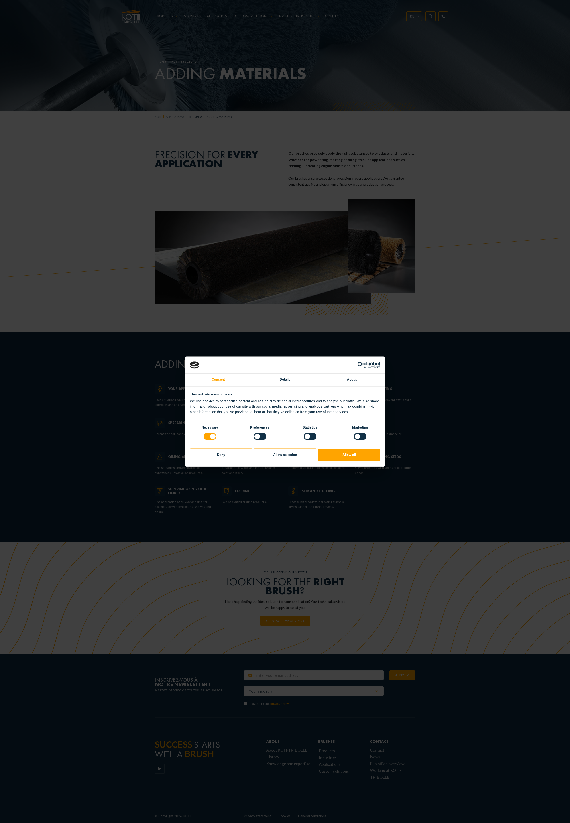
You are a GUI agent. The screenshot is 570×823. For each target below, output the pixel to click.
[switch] (260, 436)
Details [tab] (285, 380)
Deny (221, 455)
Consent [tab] (218, 380)
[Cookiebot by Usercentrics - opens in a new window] (360, 365)
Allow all (349, 455)
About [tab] (352, 380)
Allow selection (285, 455)
